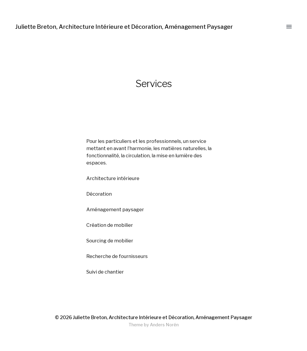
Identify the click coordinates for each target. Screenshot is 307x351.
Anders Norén (164, 324)
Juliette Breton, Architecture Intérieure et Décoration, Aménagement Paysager (124, 26)
